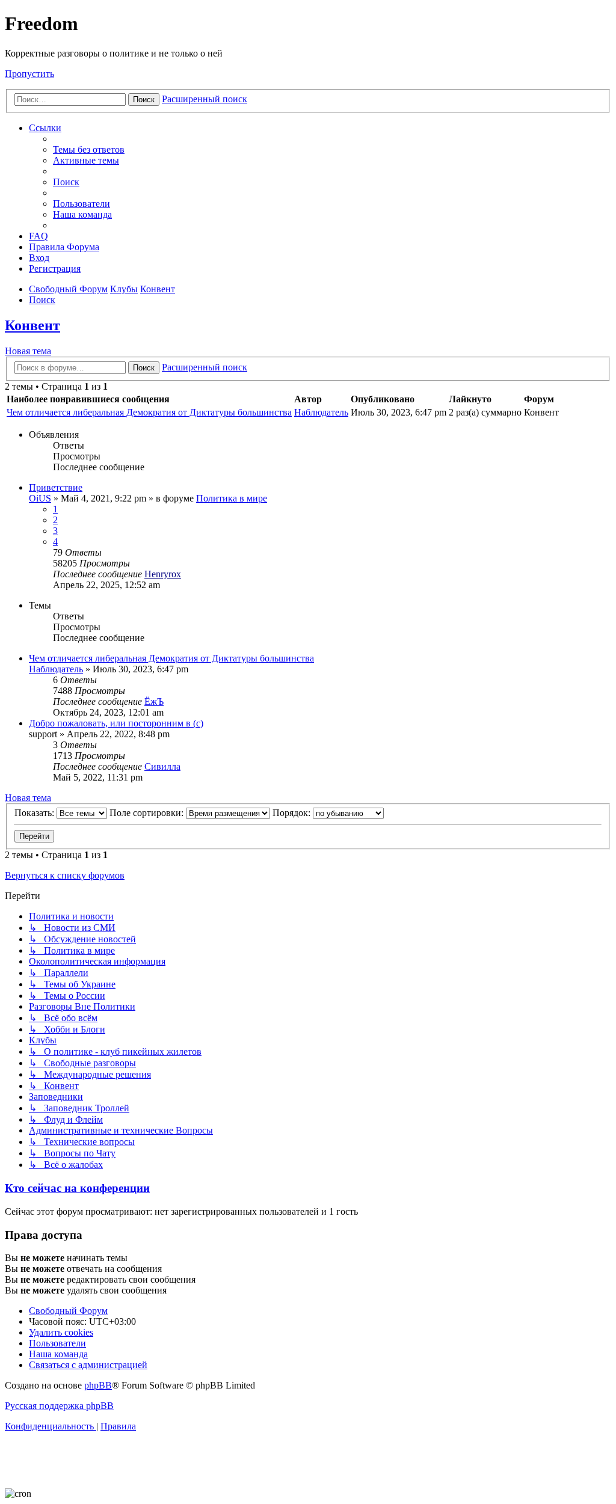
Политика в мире (231, 498)
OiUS (40, 498)
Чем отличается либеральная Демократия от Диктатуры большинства (149, 412)
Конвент (32, 325)
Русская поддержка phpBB (59, 1406)
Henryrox (162, 574)
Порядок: (293, 813)
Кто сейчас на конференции (77, 1188)
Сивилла (162, 766)
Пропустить (29, 74)
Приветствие (55, 487)
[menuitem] (89, 149)
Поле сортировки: (147, 813)
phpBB (98, 1385)
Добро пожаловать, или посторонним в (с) (116, 723)
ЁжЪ (154, 701)
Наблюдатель (321, 412)
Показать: (35, 813)
